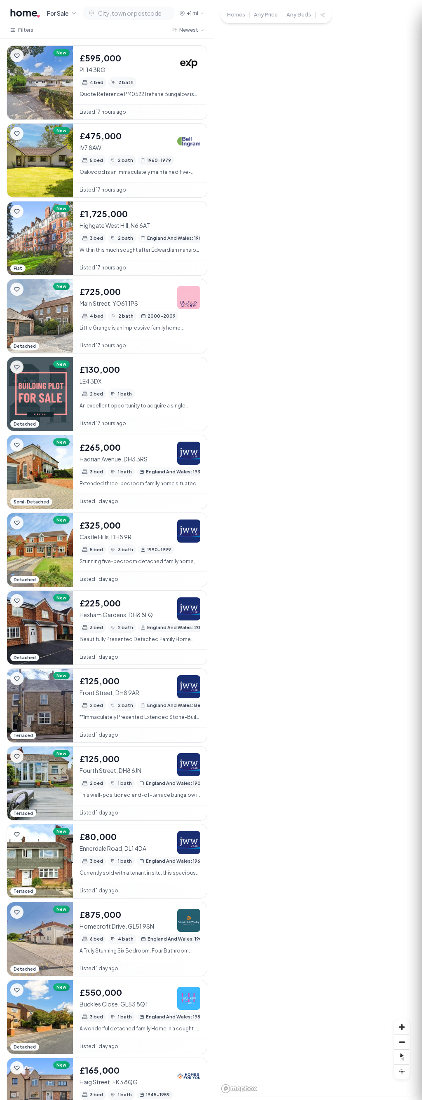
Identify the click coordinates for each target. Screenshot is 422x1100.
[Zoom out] (401, 1041)
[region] (318, 550)
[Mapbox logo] (239, 1088)
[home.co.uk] (25, 13)
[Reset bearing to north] (401, 1056)
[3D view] (401, 1071)
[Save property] (16, 55)
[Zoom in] (401, 1027)
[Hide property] (33, 55)
